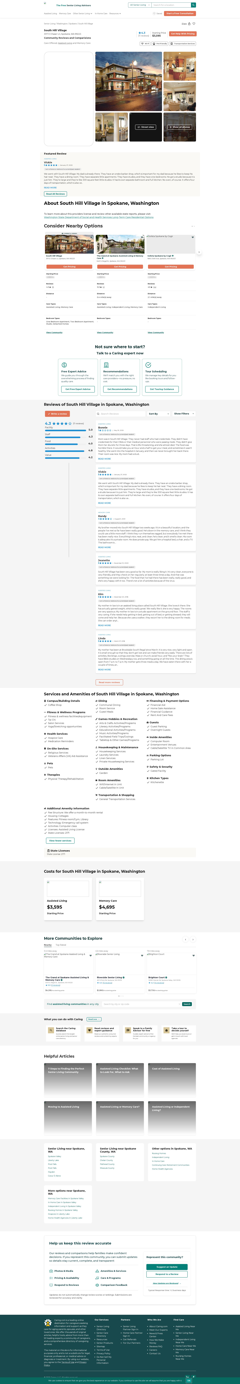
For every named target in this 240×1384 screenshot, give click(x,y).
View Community (54, 333)
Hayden (51, 1172)
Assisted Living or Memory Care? (120, 1106)
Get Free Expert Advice (78, 389)
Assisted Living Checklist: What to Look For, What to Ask (119, 1070)
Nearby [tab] (48, 945)
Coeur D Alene (54, 1176)
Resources (102, 1339)
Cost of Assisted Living (166, 1068)
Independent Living (160, 1157)
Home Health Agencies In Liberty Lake (65, 1218)
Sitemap (101, 1346)
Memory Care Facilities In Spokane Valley (66, 1198)
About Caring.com (158, 1326)
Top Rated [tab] (61, 945)
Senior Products (105, 1343)
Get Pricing (69, 267)
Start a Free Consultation (180, 13)
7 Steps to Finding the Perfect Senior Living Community (66, 1070)
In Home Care (158, 1161)
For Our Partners (131, 1343)
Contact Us (154, 1353)
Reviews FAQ (155, 1346)
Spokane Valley (54, 1156)
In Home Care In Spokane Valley (62, 1202)
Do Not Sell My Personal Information (104, 1360)
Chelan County (106, 1160)
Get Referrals (129, 1339)
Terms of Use (67, 1362)
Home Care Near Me (186, 1346)
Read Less (92, 1019)
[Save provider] (194, 24)
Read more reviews (109, 682)
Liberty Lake (53, 1160)
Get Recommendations (120, 389)
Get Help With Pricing (183, 34)
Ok (189, 1380)
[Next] (193, 939)
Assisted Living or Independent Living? (171, 1108)
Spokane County (107, 1156)
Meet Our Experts (158, 1330)
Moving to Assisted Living (63, 1106)
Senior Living (49, 24)
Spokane (73, 24)
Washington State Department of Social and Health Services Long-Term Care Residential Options (99, 217)
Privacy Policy (103, 1353)
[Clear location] (179, 1004)
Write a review (59, 414)
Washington (62, 24)
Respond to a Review (167, 1274)
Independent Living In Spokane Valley (64, 1206)
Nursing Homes (159, 1153)
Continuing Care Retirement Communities (170, 1165)
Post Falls (52, 1164)
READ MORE (50, 187)
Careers (153, 1350)
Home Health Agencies (162, 1169)
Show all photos (181, 127)
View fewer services (60, 841)
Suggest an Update (167, 1267)
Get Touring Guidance (162, 389)
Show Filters (181, 413)
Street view (147, 127)
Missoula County (107, 1168)
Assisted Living (65, 43)
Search (187, 1004)
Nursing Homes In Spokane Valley (63, 1210)
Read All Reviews (55, 194)
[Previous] (185, 939)
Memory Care (104, 512)
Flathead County (107, 1164)
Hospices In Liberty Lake (59, 1214)
